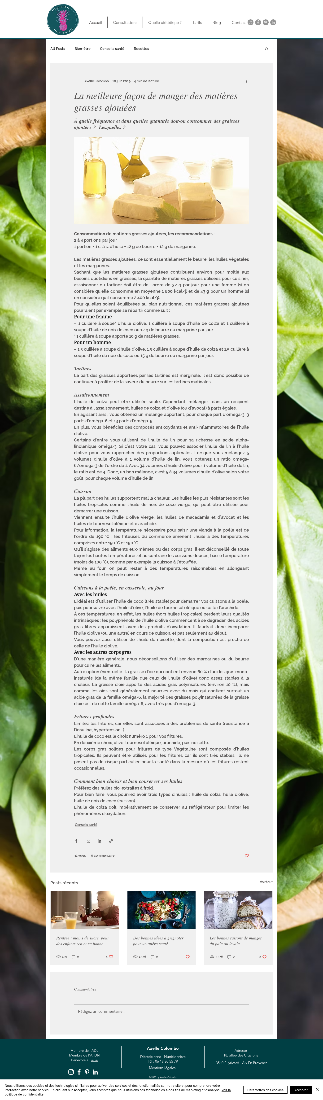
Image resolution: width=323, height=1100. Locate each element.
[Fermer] (317, 1089)
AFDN (95, 1055)
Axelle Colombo (163, 1048)
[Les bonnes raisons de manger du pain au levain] (238, 910)
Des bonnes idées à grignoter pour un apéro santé (158, 940)
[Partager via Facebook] (76, 841)
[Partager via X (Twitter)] (88, 841)
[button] (266, 49)
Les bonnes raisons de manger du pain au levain (236, 940)
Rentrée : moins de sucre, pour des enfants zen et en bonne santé (82, 940)
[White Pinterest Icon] (87, 1072)
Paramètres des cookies (265, 1089)
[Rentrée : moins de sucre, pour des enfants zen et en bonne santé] (85, 910)
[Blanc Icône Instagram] (71, 1072)
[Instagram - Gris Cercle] (250, 22)
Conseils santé (112, 49)
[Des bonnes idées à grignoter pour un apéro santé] (161, 910)
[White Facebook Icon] (79, 1072)
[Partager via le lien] (111, 841)
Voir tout (266, 882)
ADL (95, 1050)
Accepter (301, 1089)
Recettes (141, 49)
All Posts (57, 49)
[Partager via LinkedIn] (99, 841)
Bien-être (82, 49)
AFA (94, 1060)
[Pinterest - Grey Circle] (266, 22)
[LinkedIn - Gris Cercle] (273, 22)
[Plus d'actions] (246, 81)
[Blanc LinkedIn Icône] (95, 1072)
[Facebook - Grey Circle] (258, 22)
